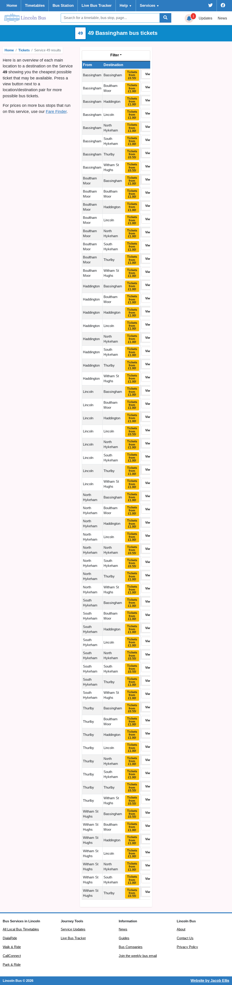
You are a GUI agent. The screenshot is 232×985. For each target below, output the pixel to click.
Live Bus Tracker (97, 5)
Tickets (24, 50)
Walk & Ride (12, 947)
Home (12, 5)
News (222, 18)
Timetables (35, 5)
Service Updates (73, 929)
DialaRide (10, 938)
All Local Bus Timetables (21, 929)
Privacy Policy (187, 947)
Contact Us (185, 938)
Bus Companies (131, 947)
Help (126, 5)
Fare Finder (56, 111)
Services (149, 5)
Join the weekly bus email (138, 956)
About (181, 929)
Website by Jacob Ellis (210, 981)
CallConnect (12, 956)
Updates (205, 18)
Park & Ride (12, 964)
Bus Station (63, 5)
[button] (189, 18)
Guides (124, 938)
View (148, 74)
